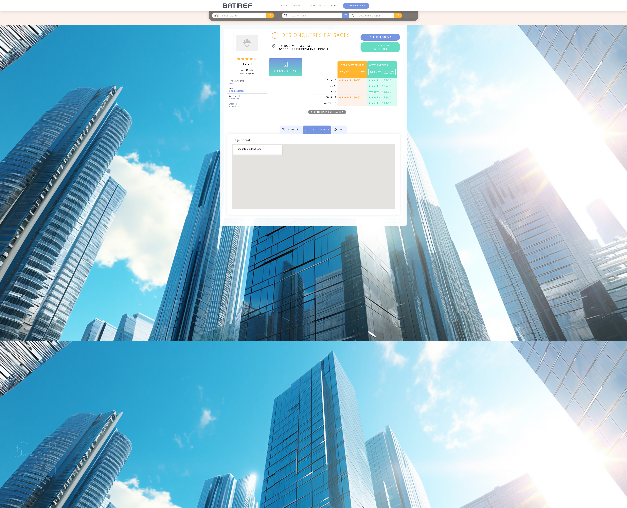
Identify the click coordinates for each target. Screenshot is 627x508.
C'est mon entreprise (381, 47)
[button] (270, 15)
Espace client (357, 5)
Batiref (296, 5)
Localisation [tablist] (319, 129)
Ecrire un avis (382, 36)
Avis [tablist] (341, 129)
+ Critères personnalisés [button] (327, 111)
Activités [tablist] (293, 129)
